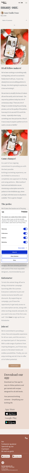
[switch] (25, 233)
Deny (14, 260)
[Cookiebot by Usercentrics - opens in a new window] (21, 212)
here (10, 317)
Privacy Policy (4, 469)
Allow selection (14, 256)
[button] (26, 3)
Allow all (14, 252)
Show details (21, 248)
